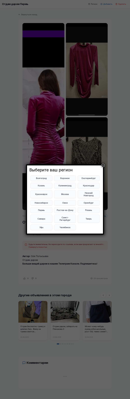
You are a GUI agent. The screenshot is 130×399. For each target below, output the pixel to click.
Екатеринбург (89, 178)
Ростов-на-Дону (65, 210)
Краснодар (88, 185)
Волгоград (41, 178)
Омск (65, 203)
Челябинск (65, 227)
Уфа (41, 227)
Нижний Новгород (89, 194)
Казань (41, 185)
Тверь (89, 218)
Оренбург (89, 203)
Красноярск (41, 194)
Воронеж (65, 178)
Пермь (41, 210)
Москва (65, 194)
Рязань (88, 210)
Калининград (65, 185)
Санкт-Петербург (65, 218)
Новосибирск (41, 203)
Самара (41, 218)
